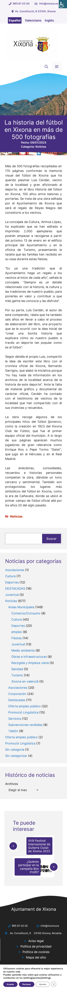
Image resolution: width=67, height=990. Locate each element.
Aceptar (10, 984)
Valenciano (33, 20)
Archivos (11, 784)
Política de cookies (36, 952)
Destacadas (16, 700)
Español (15, 20)
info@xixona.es (48, 3)
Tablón (13, 731)
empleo (16, 632)
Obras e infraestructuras (29, 656)
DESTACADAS (15, 588)
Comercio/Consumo (25, 613)
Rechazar (26, 984)
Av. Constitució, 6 (20, 933)
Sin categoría (14, 749)
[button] (46, 67)
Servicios (14, 718)
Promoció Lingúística (23, 712)
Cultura (10, 576)
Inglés (49, 20)
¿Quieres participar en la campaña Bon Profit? (28, 867)
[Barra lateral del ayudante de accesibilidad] (63, 4)
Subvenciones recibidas (25, 725)
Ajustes (42, 984)
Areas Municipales (21, 607)
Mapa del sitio (36, 957)
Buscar (52, 538)
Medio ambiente (23, 650)
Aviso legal (36, 941)
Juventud (12, 595)
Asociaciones (14, 570)
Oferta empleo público (24, 706)
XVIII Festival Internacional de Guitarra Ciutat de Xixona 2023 (39, 846)
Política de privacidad (35, 946)
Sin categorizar (16, 756)
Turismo (17, 675)
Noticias (40, 146)
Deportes (12, 582)
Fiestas (16, 638)
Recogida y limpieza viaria (30, 663)
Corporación (17, 694)
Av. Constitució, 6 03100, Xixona (35, 11)
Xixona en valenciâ (24, 681)
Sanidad (17, 669)
